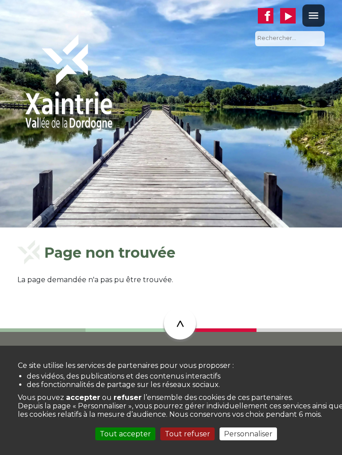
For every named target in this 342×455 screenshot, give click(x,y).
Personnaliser (248, 434)
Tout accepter (125, 434)
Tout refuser (187, 434)
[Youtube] (291, 16)
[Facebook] (269, 16)
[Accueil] (68, 81)
